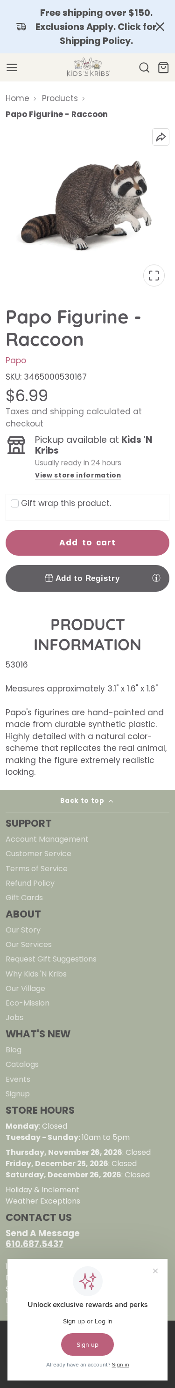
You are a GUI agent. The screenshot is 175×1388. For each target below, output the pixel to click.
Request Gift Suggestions (51, 959)
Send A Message (43, 1233)
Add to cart (87, 542)
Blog (13, 1049)
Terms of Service (37, 868)
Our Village (25, 988)
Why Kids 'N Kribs (36, 974)
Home (17, 98)
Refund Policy (30, 883)
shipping (67, 411)
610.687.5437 (34, 1244)
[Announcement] (87, 26)
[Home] (87, 67)
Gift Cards (24, 897)
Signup (18, 1093)
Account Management (47, 839)
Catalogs (22, 1064)
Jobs (14, 1017)
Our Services (29, 944)
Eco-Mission (27, 1003)
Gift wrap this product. (66, 503)
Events (18, 1079)
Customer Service (38, 853)
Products (60, 98)
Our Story (23, 930)
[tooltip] (156, 578)
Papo (16, 360)
